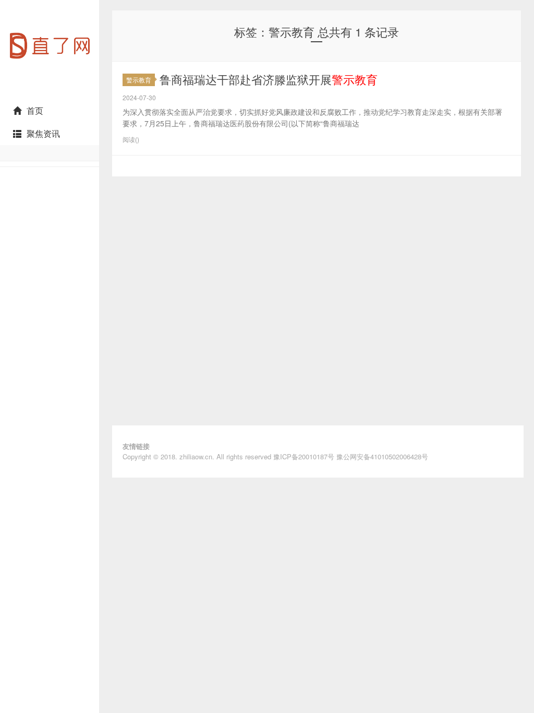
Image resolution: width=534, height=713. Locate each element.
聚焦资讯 (43, 133)
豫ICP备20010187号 (303, 456)
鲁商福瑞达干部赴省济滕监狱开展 (269, 79)
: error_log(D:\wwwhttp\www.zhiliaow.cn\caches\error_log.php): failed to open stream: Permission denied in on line (49, 94)
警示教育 (138, 79)
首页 (35, 110)
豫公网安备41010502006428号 (382, 456)
